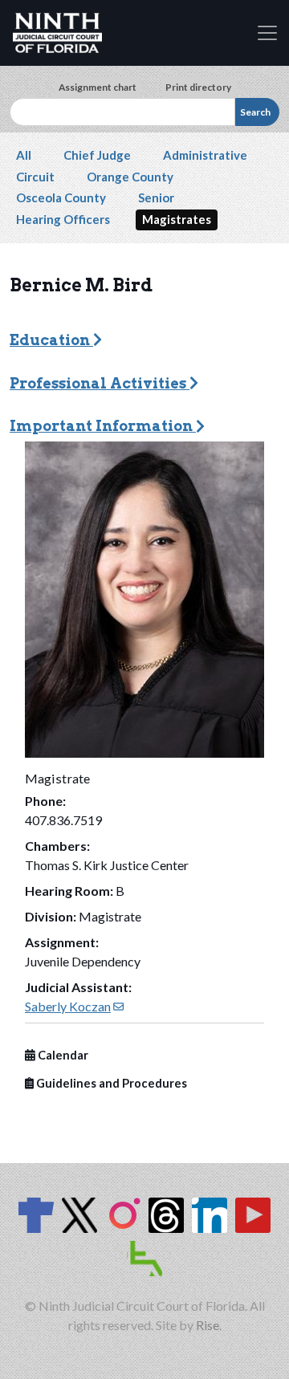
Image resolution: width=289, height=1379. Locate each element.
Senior (156, 197)
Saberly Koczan (74, 1006)
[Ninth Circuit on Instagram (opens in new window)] (122, 1215)
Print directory (198, 87)
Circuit (35, 176)
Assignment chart (97, 87)
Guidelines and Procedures (110, 1083)
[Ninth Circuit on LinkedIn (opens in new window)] (209, 1215)
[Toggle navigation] (267, 33)
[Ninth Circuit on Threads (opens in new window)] (166, 1215)
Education (51, 340)
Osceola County (61, 197)
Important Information (103, 425)
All (23, 155)
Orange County (130, 176)
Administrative (205, 155)
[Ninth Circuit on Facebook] (36, 1215)
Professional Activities (99, 383)
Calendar (61, 1055)
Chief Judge (97, 155)
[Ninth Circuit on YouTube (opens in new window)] (253, 1215)
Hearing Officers (63, 219)
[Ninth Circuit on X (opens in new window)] (79, 1215)
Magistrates (176, 219)
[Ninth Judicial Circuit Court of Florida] (57, 33)
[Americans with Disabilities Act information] (144, 1258)
